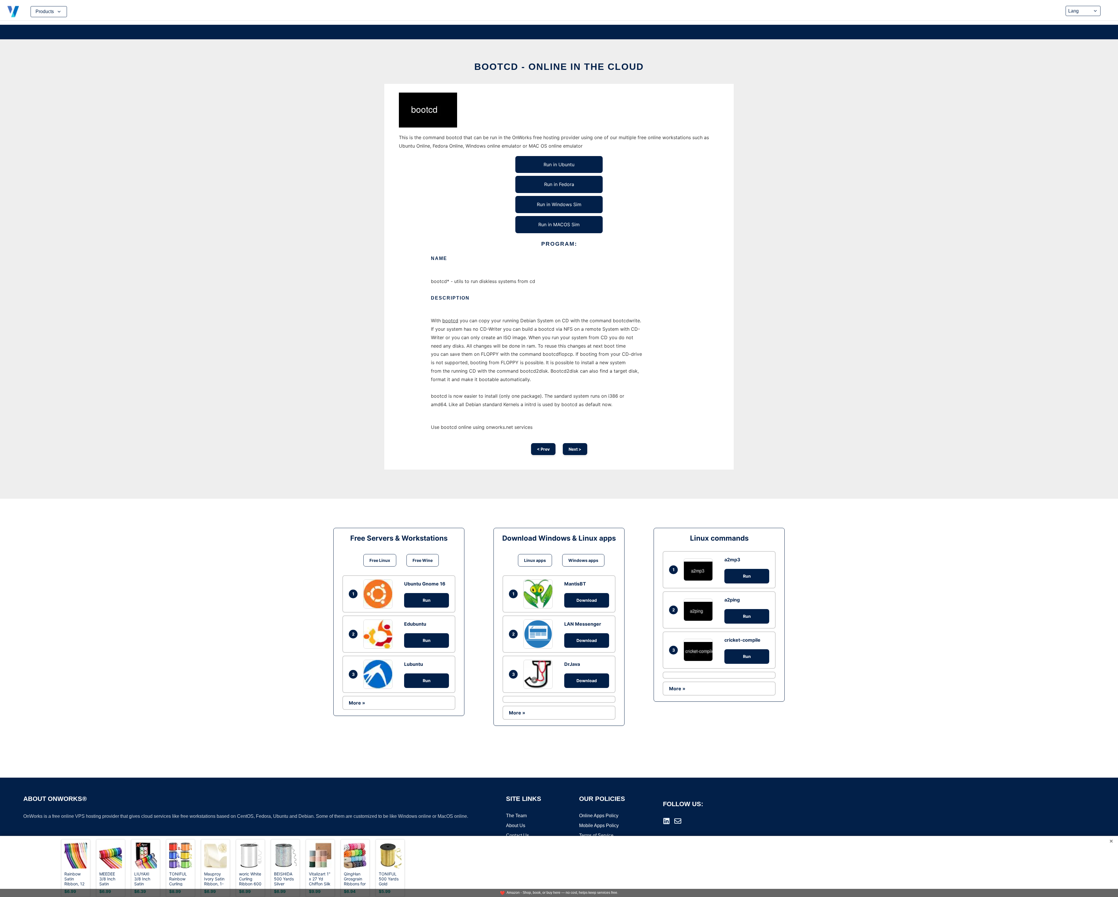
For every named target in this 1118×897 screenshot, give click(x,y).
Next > (575, 449)
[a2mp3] (700, 569)
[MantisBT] (539, 593)
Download (586, 600)
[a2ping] (700, 610)
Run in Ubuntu (559, 164)
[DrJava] (539, 674)
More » (357, 703)
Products (45, 11)
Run (427, 600)
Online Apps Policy (598, 815)
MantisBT (575, 584)
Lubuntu (413, 664)
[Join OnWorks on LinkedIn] (666, 821)
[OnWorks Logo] (13, 11)
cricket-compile (742, 640)
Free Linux (379, 560)
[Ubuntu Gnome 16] (379, 593)
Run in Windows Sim (559, 204)
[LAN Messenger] (539, 633)
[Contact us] (677, 821)
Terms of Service (596, 835)
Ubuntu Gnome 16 (424, 584)
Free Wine (423, 560)
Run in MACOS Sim (559, 224)
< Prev (543, 449)
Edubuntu (415, 624)
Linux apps (535, 560)
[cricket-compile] (700, 650)
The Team (516, 815)
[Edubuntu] (379, 634)
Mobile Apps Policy (599, 825)
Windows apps (583, 560)
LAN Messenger (582, 624)
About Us (515, 825)
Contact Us (517, 835)
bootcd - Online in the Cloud (559, 66)
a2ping (732, 600)
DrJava (572, 664)
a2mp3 (732, 559)
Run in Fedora (559, 184)
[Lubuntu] (379, 674)
